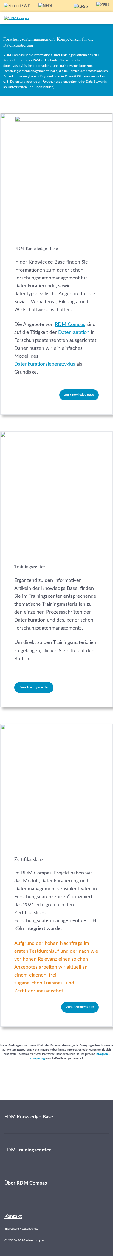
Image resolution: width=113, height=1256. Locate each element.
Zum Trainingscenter (34, 687)
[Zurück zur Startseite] (28, 18)
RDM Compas (70, 324)
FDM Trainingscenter (27, 1150)
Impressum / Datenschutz (21, 1229)
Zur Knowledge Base (79, 394)
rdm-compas (35, 1240)
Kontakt (13, 1216)
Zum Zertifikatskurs (80, 1007)
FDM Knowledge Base (28, 1116)
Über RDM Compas (25, 1183)
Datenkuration (73, 332)
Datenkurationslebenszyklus (44, 364)
